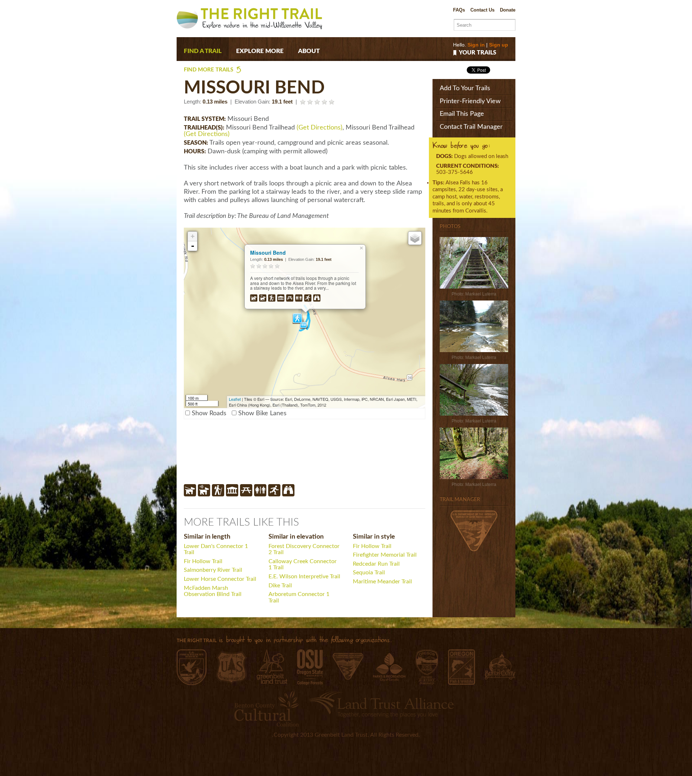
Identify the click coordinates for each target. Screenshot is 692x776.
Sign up (498, 45)
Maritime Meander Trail (382, 581)
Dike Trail (280, 585)
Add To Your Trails (465, 88)
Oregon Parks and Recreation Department (426, 667)
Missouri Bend (268, 252)
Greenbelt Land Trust (272, 666)
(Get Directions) (319, 127)
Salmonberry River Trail (213, 570)
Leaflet (235, 399)
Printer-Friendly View (470, 101)
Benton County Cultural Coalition (266, 708)
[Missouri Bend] (474, 287)
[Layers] (414, 238)
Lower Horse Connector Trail (220, 579)
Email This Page (462, 114)
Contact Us (482, 10)
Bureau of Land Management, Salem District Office (348, 666)
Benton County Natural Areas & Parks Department (500, 665)
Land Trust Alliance (381, 704)
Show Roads (209, 413)
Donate (507, 10)
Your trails (477, 53)
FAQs (459, 10)
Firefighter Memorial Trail (385, 555)
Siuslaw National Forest (231, 668)
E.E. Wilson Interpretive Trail (304, 576)
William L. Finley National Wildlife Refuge (192, 667)
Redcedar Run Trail (376, 564)
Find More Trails (208, 70)
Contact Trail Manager (471, 127)
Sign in (476, 45)
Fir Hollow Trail (203, 561)
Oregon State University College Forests (310, 667)
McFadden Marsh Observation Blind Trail (212, 591)
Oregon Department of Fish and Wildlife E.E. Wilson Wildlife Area (461, 667)
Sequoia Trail (369, 572)
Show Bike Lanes (262, 413)
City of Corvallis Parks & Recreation (389, 667)
